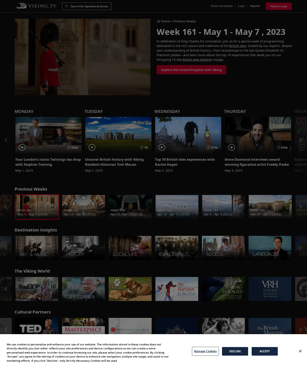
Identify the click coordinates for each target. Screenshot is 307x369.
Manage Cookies (205, 351)
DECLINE (235, 351)
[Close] (300, 351)
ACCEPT (265, 351)
